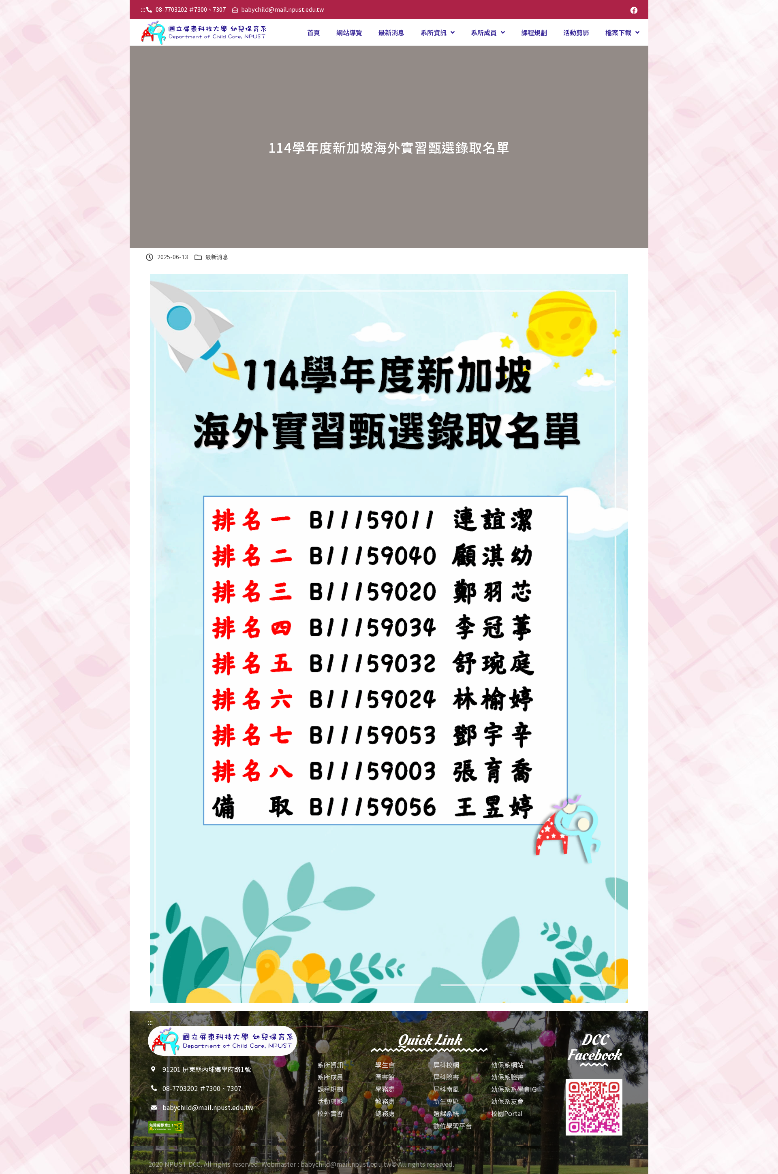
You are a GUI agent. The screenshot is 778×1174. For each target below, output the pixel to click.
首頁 (313, 32)
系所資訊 (434, 32)
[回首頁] (204, 32)
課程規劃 (534, 32)
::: (143, 9)
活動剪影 (576, 32)
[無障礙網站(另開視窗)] (166, 1127)
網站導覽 (349, 32)
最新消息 (391, 32)
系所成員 (484, 32)
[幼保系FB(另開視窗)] (634, 9)
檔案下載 (618, 32)
